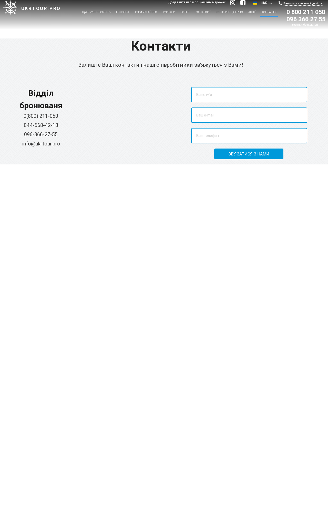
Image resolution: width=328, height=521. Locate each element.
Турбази (168, 12)
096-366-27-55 (41, 134)
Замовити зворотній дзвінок (303, 3)
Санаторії (203, 12)
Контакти (268, 12)
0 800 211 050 (305, 12)
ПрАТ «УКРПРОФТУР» (96, 12)
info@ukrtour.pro (41, 143)
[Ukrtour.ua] (10, 8)
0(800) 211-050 (41, 116)
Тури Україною (146, 12)
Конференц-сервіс (229, 12)
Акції (251, 12)
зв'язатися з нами (248, 153)
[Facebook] (242, 2)
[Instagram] (232, 2)
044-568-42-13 (41, 125)
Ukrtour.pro (41, 8)
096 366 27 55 (305, 19)
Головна (122, 12)
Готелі (185, 12)
